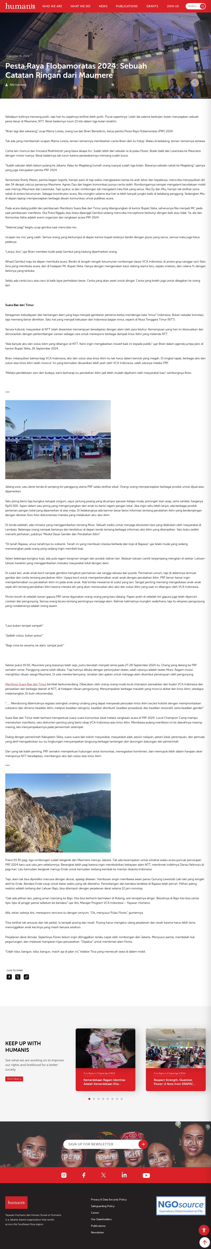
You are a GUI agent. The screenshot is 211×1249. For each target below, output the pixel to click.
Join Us (173, 6)
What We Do (80, 6)
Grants (152, 6)
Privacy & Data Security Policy (109, 1199)
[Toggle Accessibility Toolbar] (204, 1230)
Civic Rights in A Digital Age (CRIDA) (99, 1073)
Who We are (52, 6)
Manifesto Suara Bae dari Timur (25, 684)
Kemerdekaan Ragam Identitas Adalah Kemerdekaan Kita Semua (104, 1082)
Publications (127, 6)
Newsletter (97, 1232)
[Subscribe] (143, 1144)
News (103, 6)
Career (95, 1212)
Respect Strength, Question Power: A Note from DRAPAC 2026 (173, 1082)
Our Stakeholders (101, 1219)
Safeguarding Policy (103, 1206)
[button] (89, 1099)
